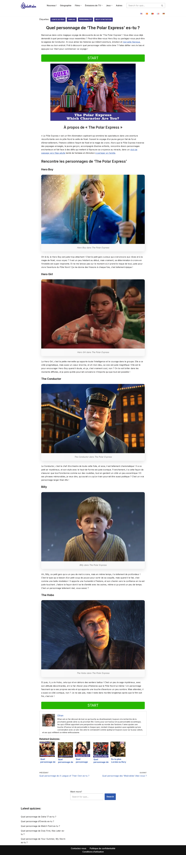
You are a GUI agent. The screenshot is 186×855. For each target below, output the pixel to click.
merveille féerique (131, 42)
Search (110, 796)
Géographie (65, 5)
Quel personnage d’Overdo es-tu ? (37, 821)
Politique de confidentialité (102, 848)
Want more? (76, 791)
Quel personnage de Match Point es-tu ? (40, 826)
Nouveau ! (51, 5)
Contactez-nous (78, 848)
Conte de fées (58, 19)
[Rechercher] (162, 5)
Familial (71, 19)
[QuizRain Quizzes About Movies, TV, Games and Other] (28, 5)
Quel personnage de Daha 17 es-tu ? (38, 816)
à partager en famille (105, 153)
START (93, 58)
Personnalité (85, 19)
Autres (119, 5)
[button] (80, 5)
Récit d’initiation (103, 19)
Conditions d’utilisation (93, 851)
